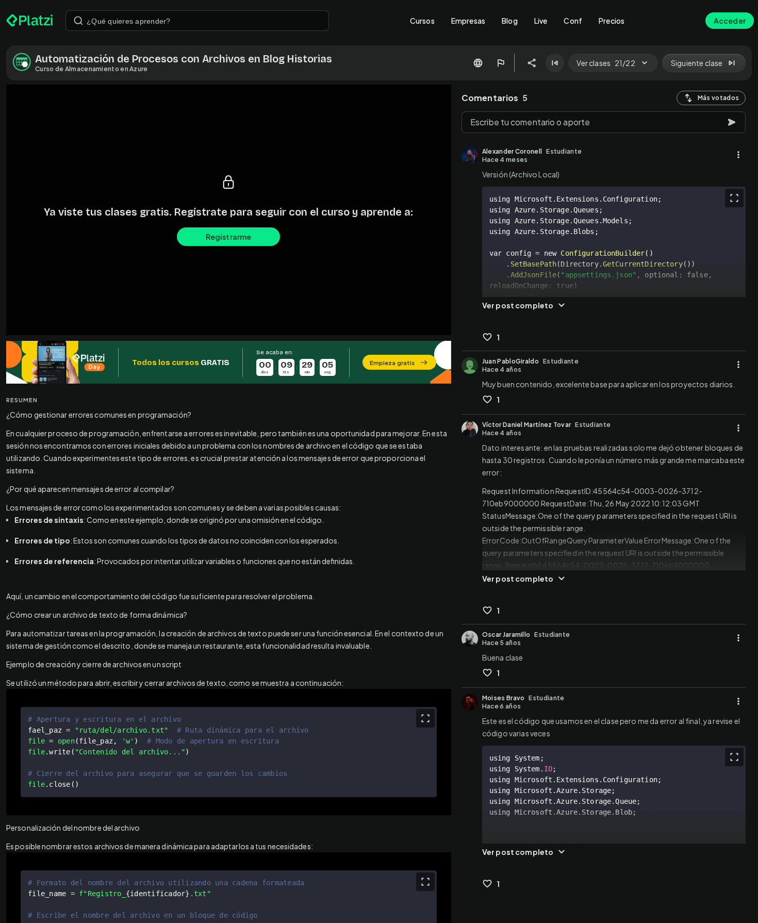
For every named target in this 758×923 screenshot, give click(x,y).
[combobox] (197, 20)
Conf (573, 20)
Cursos (422, 20)
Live (541, 20)
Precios (611, 20)
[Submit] (78, 20)
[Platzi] (29, 20)
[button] (228, 362)
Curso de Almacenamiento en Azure (91, 69)
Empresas (468, 20)
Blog (510, 20)
